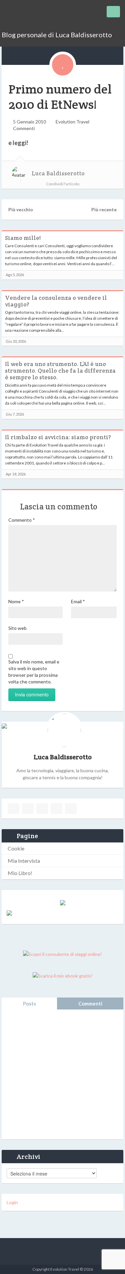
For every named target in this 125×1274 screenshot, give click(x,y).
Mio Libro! (20, 873)
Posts (29, 1003)
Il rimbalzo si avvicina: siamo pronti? (58, 437)
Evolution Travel (72, 121)
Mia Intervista (24, 860)
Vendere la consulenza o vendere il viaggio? (56, 301)
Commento (21, 520)
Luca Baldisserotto (58, 173)
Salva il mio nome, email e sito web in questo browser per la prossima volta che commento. (33, 671)
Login (12, 1202)
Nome (16, 601)
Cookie (16, 848)
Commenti (24, 128)
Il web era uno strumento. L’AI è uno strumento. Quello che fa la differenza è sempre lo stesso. (60, 371)
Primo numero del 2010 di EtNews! (60, 96)
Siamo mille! (23, 238)
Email (78, 601)
